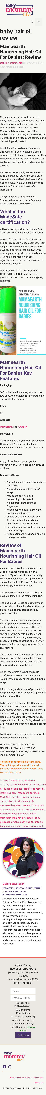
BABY (7, 780)
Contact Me (38, 1083)
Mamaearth (6, 426)
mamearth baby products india (28, 809)
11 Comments (14, 63)
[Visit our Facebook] (5, 1067)
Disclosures (38, 1077)
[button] (31, 22)
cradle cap (17, 788)
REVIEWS (29, 780)
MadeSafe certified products (16, 797)
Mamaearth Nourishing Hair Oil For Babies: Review (20, 52)
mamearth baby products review (18, 813)
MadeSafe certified (28, 793)
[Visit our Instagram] (10, 1067)
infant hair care (8, 793)
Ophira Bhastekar (13, 883)
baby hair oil (10, 784)
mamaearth (27, 801)
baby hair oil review (28, 784)
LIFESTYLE (17, 780)
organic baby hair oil (22, 822)
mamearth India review (12, 817)
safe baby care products (30, 826)
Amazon (22, 426)
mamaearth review (10, 805)
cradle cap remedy (34, 788)
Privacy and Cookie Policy (21, 1077)
